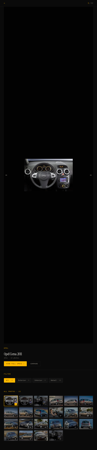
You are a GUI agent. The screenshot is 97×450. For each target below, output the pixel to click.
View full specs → (15, 364)
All (9, 380)
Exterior (23, 380)
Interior (40, 380)
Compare (34, 364)
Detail (56, 380)
